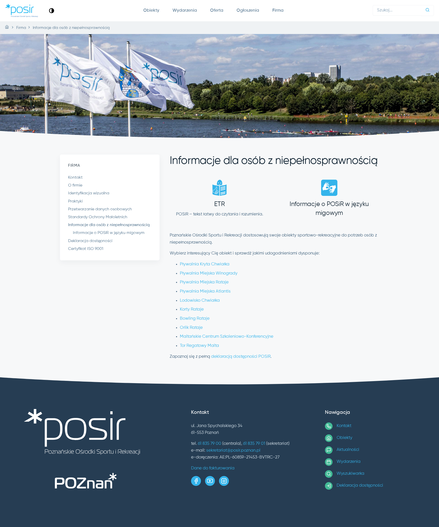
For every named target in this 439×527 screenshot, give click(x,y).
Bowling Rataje (195, 318)
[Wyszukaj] (427, 10)
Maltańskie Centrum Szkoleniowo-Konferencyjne (226, 336)
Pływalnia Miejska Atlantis (205, 291)
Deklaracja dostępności (90, 241)
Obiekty (151, 10)
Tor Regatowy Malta (199, 346)
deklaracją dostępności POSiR (241, 356)
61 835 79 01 (254, 443)
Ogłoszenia (248, 10)
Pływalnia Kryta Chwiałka (204, 264)
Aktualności (348, 450)
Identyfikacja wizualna (88, 193)
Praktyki (75, 201)
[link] (51, 10)
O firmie (75, 185)
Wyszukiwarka (350, 473)
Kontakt (75, 178)
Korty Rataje (192, 309)
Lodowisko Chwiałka (200, 300)
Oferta (216, 10)
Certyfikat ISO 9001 (85, 249)
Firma (278, 10)
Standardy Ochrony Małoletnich (97, 217)
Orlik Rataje (191, 328)
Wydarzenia (185, 10)
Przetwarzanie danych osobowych (100, 209)
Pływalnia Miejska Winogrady (209, 273)
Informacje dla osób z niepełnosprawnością (109, 225)
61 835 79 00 (209, 443)
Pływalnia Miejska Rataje (204, 282)
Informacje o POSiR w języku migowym (109, 233)
